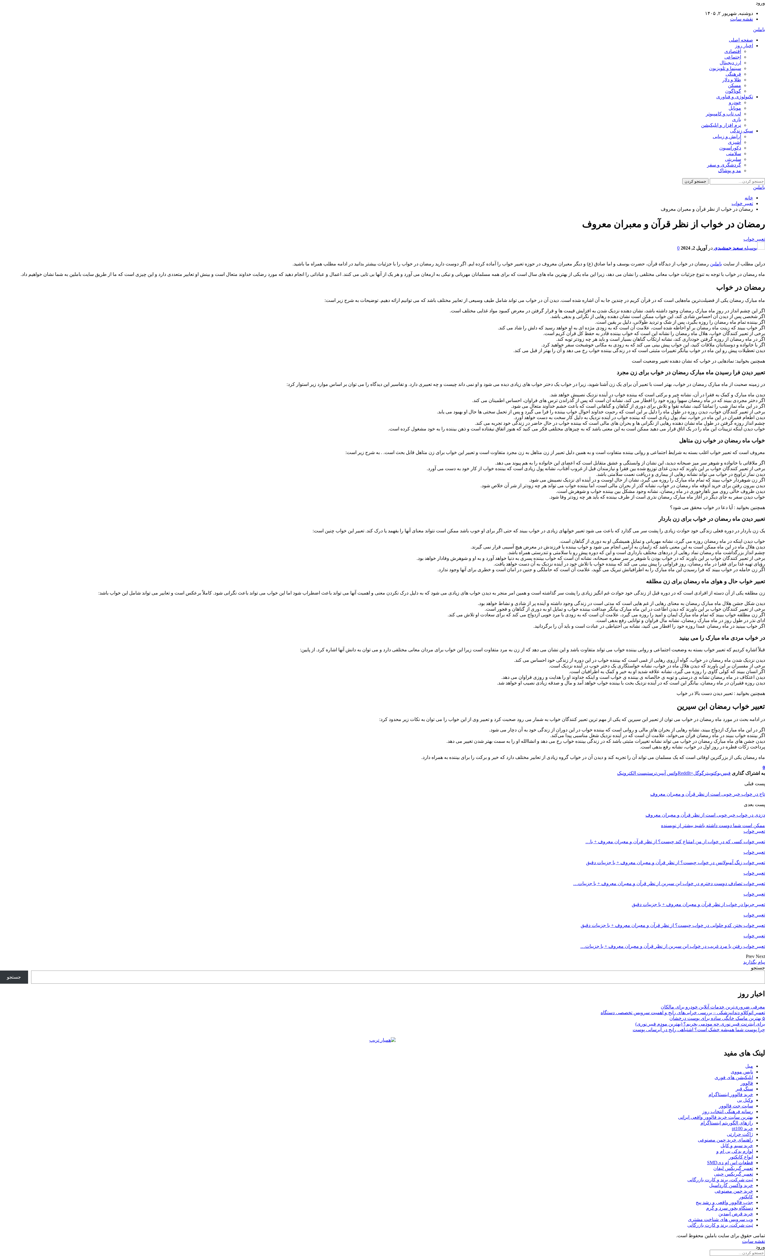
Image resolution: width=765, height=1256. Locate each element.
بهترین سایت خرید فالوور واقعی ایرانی (715, 1117)
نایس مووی (742, 1071)
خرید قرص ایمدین (735, 1213)
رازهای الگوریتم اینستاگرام (726, 1122)
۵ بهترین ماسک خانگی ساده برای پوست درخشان (717, 1018)
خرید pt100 (742, 1128)
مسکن (734, 85)
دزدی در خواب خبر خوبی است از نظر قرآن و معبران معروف (705, 815)
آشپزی (734, 142)
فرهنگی (733, 74)
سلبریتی (733, 159)
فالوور (746, 1083)
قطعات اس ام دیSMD (730, 1162)
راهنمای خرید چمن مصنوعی (725, 1139)
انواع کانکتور (741, 1156)
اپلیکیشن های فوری (733, 1077)
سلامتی (733, 153)
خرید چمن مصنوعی (733, 1191)
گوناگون (733, 91)
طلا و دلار (731, 79)
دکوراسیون (730, 147)
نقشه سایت (741, 19)
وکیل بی (745, 1100)
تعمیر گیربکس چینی (733, 1173)
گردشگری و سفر (724, 164)
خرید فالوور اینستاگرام (731, 1094)
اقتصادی (732, 51)
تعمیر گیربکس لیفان (733, 1168)
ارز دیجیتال (730, 62)
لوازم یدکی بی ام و (734, 1151)
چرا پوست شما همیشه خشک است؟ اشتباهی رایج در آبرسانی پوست (699, 1029)
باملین (759, 29)
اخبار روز (744, 45)
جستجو (758, 967)
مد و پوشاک (729, 170)
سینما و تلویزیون (725, 68)
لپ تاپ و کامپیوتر (723, 113)
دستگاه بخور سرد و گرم (729, 1208)
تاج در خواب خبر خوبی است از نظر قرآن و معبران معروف (707, 794)
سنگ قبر (744, 1088)
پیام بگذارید (754, 962)
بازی (736, 119)
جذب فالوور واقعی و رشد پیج (724, 1202)
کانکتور (746, 1196)
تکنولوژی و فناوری (734, 96)
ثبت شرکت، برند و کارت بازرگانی (720, 1179)
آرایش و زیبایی (727, 136)
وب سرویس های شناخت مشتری (720, 1219)
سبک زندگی (741, 130)
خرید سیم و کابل (736, 1145)
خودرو (735, 102)
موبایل (735, 108)
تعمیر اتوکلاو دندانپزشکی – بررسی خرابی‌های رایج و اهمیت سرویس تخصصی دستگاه (683, 1012)
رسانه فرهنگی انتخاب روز (727, 1111)
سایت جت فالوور (736, 1105)
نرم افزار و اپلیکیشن (721, 125)
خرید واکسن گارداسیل (731, 1185)
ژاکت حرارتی (740, 1134)
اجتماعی (732, 56)
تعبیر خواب (754, 239)
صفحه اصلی (741, 39)
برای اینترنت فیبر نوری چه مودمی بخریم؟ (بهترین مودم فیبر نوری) (700, 1023)
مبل (749, 1066)
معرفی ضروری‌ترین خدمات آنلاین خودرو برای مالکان (713, 1006)
